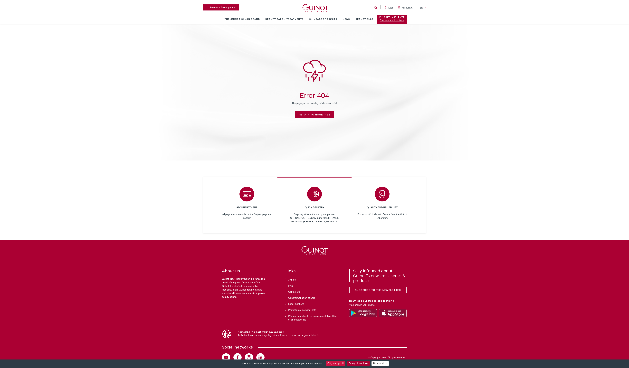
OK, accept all (335, 363)
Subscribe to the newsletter (378, 290)
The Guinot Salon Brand (242, 19)
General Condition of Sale (301, 297)
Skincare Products (323, 19)
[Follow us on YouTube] (226, 357)
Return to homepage (314, 115)
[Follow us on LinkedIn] (260, 357)
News (346, 19)
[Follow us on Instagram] (249, 357)
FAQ (290, 285)
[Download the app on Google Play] (363, 313)
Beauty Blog (364, 19)
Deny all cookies (358, 363)
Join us (292, 279)
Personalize (380, 363)
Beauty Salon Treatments (284, 19)
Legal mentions (296, 303)
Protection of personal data (302, 309)
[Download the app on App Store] (393, 313)
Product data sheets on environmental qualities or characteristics (312, 317)
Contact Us (294, 291)
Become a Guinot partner (222, 7)
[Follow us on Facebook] (237, 357)
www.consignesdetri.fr (304, 335)
